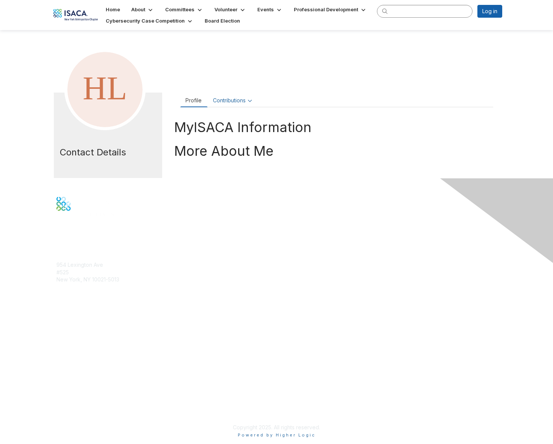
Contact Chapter (76, 290)
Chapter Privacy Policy (84, 416)
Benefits (66, 327)
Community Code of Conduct (92, 383)
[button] (143, 9)
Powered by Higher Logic (277, 435)
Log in (489, 11)
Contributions (229, 100)
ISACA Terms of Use (81, 397)
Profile (193, 100)
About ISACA (72, 375)
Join (61, 320)
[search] (385, 11)
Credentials (70, 334)
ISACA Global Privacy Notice (91, 405)
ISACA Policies (74, 390)
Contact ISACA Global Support (94, 346)
